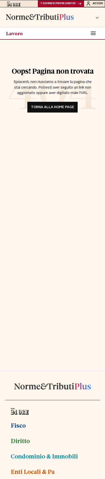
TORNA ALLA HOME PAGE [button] (52, 107)
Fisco (18, 425)
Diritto (20, 440)
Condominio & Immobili (44, 456)
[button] (97, 17)
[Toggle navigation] (93, 33)
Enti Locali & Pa (33, 471)
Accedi (98, 3)
